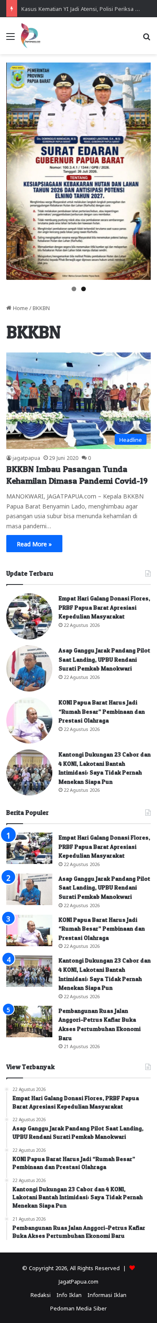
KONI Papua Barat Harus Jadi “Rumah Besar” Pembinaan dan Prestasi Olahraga (102, 711)
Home (19, 307)
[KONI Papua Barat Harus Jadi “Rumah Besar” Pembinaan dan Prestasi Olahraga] (29, 720)
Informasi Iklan (107, 1294)
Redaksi (41, 1294)
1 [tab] (74, 289)
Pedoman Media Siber (78, 1308)
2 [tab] (83, 289)
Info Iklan (69, 1294)
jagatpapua (26, 457)
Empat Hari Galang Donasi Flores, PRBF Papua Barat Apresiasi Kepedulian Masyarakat (104, 607)
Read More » (34, 543)
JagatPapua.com (78, 1281)
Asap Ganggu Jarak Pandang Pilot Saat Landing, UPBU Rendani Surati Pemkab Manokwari (104, 659)
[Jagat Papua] (30, 35)
